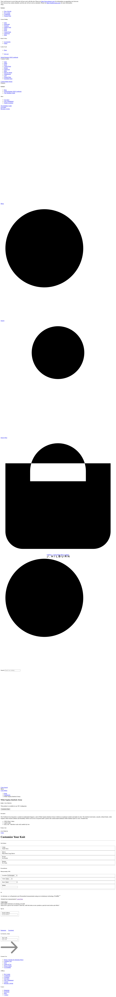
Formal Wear (7, 16)
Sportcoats (7, 24)
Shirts (5, 29)
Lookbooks (7, 14)
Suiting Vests (7, 27)
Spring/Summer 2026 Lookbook (9, 57)
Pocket (4, 856)
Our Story (6, 100)
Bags (5, 50)
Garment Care (8, 961)
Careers (6, 982)
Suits (5, 22)
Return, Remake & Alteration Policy (14, 959)
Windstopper (7, 74)
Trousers (6, 26)
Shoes (5, 43)
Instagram (6, 990)
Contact (6, 995)
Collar (3, 847)
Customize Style (5, 809)
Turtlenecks (7, 795)
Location (4, 875)
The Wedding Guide (9, 93)
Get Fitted (3, 107)
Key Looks (7, 13)
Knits (5, 30)
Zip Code (4, 937)
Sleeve (4, 852)
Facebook (6, 991)
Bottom (4, 861)
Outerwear (7, 33)
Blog (5, 90)
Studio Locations (8, 103)
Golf (5, 75)
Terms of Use (7, 964)
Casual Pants (7, 32)
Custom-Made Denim (6, 81)
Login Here (20, 899)
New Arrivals (7, 11)
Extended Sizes (8, 78)
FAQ (5, 963)
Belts (5, 35)
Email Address (6, 912)
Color (3, 878)
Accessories (7, 42)
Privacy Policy (8, 966)
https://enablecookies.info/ (54, 3)
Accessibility (7, 967)
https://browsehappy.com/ (48, 1)
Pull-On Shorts (8, 72)
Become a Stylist (5, 109)
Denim (6, 68)
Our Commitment (9, 101)
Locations (6, 977)
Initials (4, 885)
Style (3, 882)
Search (2, 670)
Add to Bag (4, 902)
